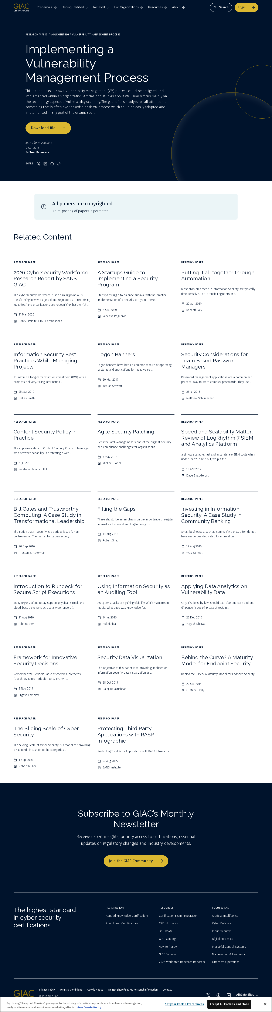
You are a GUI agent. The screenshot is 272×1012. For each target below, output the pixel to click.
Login (241, 7)
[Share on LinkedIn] (45, 164)
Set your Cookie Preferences (184, 1004)
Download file (43, 128)
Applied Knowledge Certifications (127, 916)
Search (223, 7)
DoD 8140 (165, 931)
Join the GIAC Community (131, 861)
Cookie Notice (95, 989)
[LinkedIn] (228, 995)
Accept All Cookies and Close (229, 1004)
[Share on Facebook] (52, 164)
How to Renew (168, 947)
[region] (136, 1004)
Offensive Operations (225, 962)
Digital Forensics (222, 939)
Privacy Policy (47, 989)
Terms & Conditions (71, 989)
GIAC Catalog (167, 939)
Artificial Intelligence (225, 916)
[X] (208, 995)
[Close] (265, 1004)
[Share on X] (38, 164)
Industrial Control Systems (229, 947)
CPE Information (169, 923)
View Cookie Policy (89, 1007)
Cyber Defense (221, 923)
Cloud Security (221, 931)
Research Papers (37, 34)
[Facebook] (218, 995)
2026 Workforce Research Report (180, 962)
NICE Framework (169, 954)
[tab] (47, 7)
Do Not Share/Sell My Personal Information (133, 989)
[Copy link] (59, 164)
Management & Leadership (229, 954)
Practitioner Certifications (122, 923)
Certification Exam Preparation (178, 916)
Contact (167, 989)
